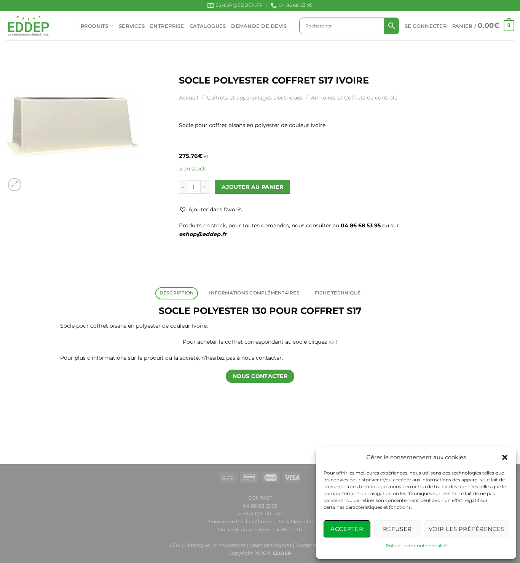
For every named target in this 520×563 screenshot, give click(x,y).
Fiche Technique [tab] (337, 293)
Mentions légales (270, 545)
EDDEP (282, 553)
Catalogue (197, 545)
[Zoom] (14, 184)
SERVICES (132, 26)
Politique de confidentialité (416, 546)
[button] (505, 457)
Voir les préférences (466, 528)
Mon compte (230, 545)
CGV (175, 545)
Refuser (397, 528)
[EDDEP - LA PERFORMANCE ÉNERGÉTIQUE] (34, 25)
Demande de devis (259, 26)
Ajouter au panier (252, 186)
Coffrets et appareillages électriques (255, 97)
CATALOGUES (208, 26)
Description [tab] (177, 293)
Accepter (346, 528)
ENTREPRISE (167, 26)
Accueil (188, 97)
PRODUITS (94, 26)
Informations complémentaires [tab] (254, 293)
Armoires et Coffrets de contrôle (354, 97)
